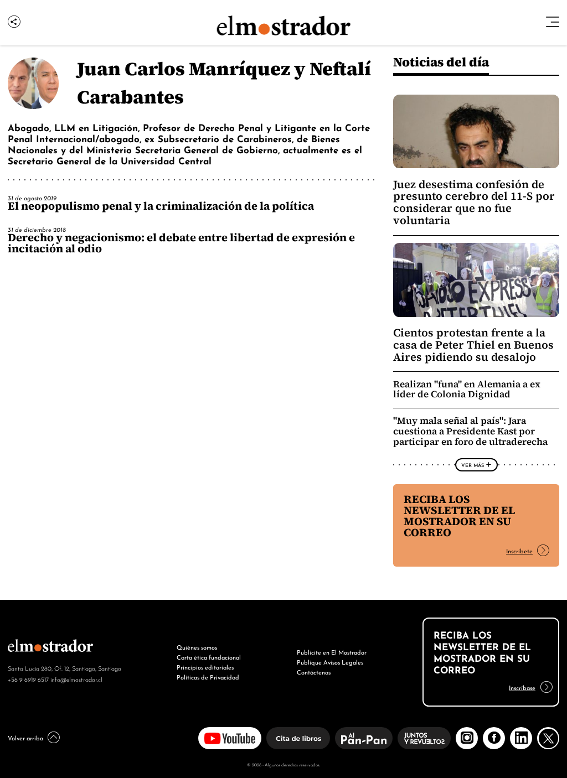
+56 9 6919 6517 (28, 679)
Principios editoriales (205, 666)
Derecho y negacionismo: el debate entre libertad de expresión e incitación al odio (181, 243)
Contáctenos (314, 671)
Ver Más (472, 464)
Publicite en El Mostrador (332, 651)
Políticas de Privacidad (208, 676)
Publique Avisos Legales (330, 661)
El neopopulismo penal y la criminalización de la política (161, 206)
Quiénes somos (197, 646)
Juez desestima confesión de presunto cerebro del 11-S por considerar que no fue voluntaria (474, 202)
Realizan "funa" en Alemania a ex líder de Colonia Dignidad (466, 389)
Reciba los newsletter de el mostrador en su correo (459, 516)
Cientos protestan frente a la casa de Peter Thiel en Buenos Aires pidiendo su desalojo (473, 344)
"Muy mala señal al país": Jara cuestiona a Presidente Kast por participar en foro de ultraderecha (470, 431)
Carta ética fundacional (209, 656)
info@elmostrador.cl (76, 679)
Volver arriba (25, 737)
